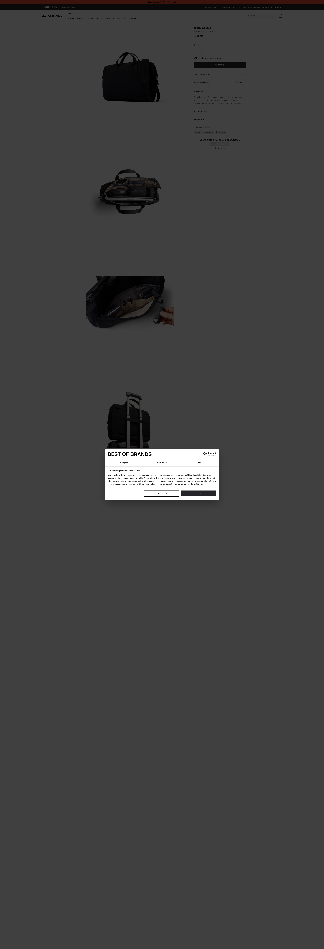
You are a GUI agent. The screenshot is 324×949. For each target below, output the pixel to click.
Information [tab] (162, 462)
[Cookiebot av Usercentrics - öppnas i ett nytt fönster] (205, 454)
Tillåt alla (198, 493)
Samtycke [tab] (124, 462)
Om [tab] (199, 462)
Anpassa (160, 493)
